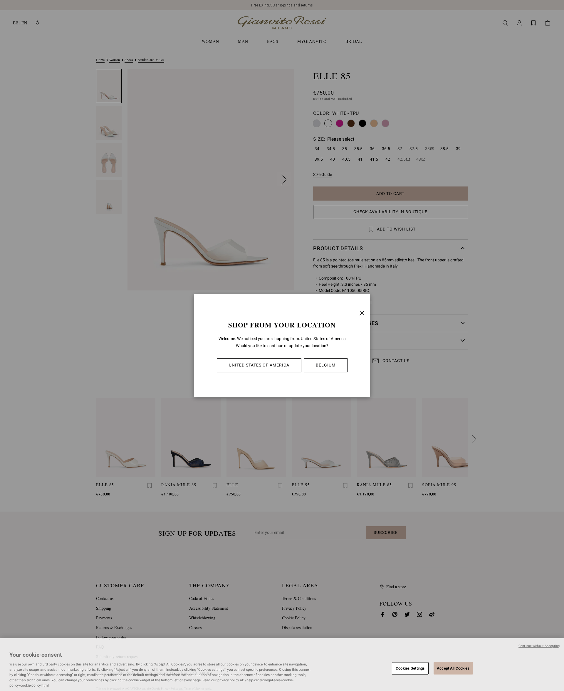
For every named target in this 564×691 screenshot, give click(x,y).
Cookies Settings (410, 668)
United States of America (259, 365)
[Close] (362, 313)
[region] (282, 664)
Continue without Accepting (539, 646)
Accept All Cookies (453, 668)
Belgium (325, 365)
